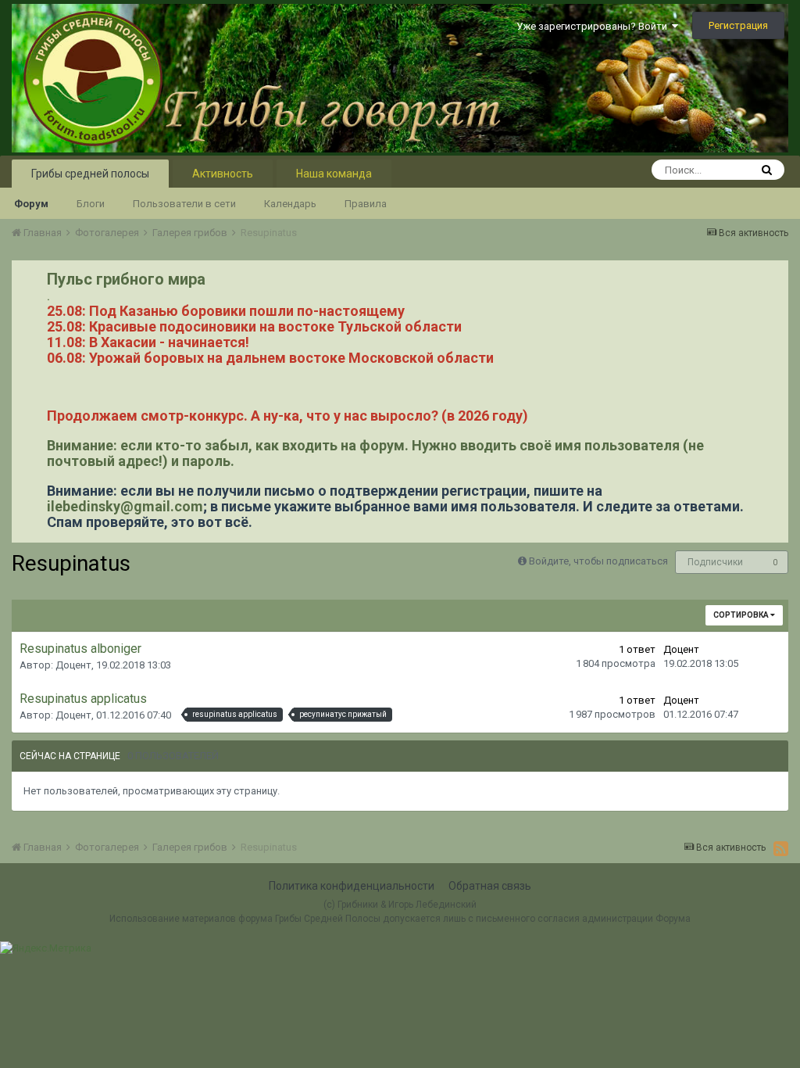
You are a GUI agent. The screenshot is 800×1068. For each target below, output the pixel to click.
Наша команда (334, 173)
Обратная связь (489, 886)
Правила (366, 204)
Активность (222, 173)
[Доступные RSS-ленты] (780, 848)
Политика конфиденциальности (351, 886)
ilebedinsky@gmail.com (125, 506)
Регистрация (738, 25)
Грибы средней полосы (90, 173)
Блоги (91, 204)
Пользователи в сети (184, 204)
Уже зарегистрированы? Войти (594, 26)
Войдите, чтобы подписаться (598, 561)
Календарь (290, 204)
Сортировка (741, 615)
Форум (31, 204)
